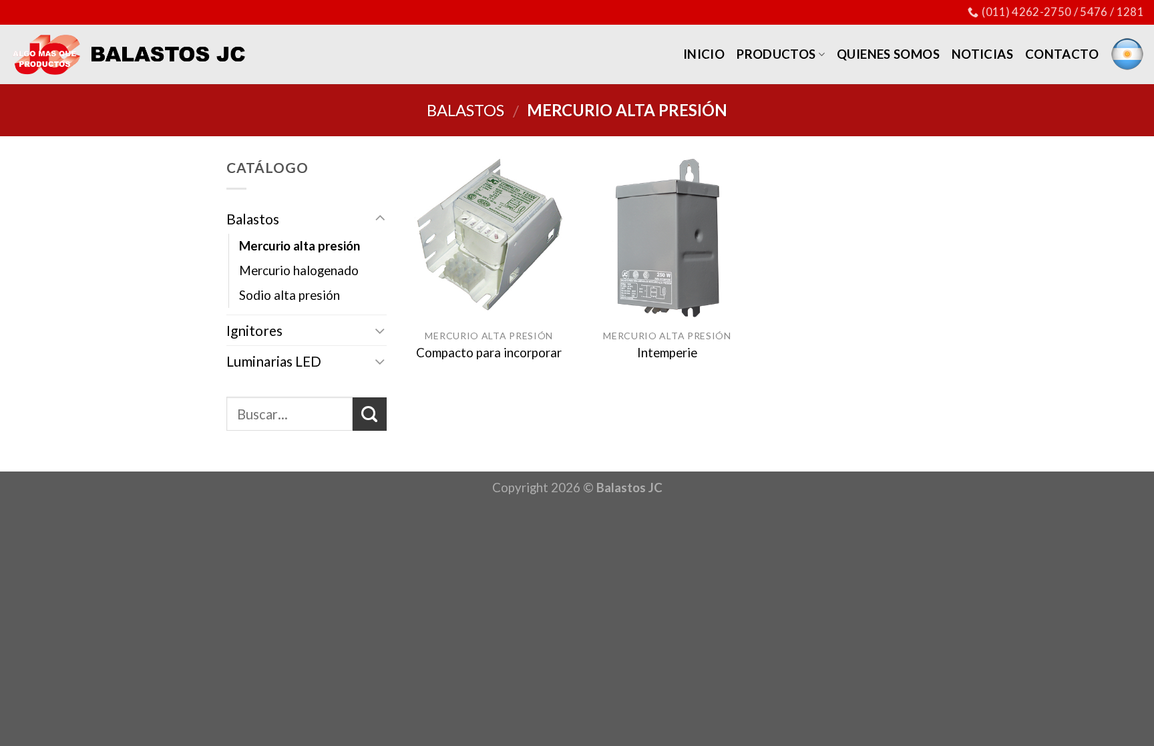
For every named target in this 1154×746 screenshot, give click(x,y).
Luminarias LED (273, 361)
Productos (776, 54)
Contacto (1062, 54)
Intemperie (667, 352)
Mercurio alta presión (299, 245)
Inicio (704, 54)
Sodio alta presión (289, 295)
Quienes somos (888, 54)
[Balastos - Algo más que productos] (128, 54)
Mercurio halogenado (299, 270)
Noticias (982, 54)
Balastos (465, 110)
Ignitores (254, 330)
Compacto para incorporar (489, 352)
